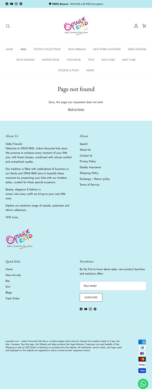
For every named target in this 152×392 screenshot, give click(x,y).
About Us (85, 150)
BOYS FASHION (25, 60)
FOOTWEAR (74, 60)
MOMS (90, 70)
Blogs (9, 292)
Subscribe (91, 297)
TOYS (91, 60)
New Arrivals (13, 275)
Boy (8, 281)
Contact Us (86, 156)
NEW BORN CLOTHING (107, 49)
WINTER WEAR (50, 60)
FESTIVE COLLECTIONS (47, 49)
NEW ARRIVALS (77, 49)
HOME (9, 49)
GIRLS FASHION (137, 49)
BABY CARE (129, 60)
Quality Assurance (90, 167)
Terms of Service (89, 185)
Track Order (13, 298)
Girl (8, 287)
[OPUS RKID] (76, 25)
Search (84, 144)
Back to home (76, 109)
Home (9, 269)
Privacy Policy (88, 161)
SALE (23, 49)
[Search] (8, 26)
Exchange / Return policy (95, 179)
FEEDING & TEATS (68, 70)
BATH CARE (108, 60)
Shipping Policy (89, 173)
